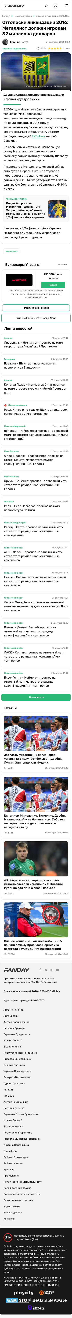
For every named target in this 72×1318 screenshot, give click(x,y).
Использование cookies (17, 1187)
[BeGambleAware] (50, 1301)
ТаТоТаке (39, 136)
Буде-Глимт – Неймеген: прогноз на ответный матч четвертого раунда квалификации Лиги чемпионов (29, 681)
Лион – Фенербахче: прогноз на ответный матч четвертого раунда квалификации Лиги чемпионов (36, 606)
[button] (46, 6)
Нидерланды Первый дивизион (22, 1138)
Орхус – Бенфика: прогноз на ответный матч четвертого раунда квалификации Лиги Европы (35, 485)
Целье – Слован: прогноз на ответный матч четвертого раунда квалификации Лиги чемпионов (35, 581)
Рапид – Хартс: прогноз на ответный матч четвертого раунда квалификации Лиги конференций (33, 531)
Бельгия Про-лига (14, 1065)
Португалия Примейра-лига (20, 1052)
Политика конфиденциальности (22, 1181)
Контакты (9, 1218)
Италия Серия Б (12, 1120)
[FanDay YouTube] (57, 970)
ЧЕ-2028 (8, 1089)
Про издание (11, 1175)
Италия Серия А (12, 1040)
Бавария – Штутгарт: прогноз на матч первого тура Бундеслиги (30, 365)
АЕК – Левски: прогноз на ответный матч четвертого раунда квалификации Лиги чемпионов (33, 556)
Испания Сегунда (13, 1108)
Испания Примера (14, 1028)
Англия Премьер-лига (16, 1022)
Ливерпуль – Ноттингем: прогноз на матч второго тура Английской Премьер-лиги (33, 344)
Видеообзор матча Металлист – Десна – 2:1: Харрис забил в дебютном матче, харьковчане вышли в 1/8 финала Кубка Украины (25, 210)
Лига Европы (11, 451)
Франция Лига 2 (13, 1126)
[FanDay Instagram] (51, 970)
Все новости (36, 697)
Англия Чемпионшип (15, 1101)
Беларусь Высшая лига (17, 1077)
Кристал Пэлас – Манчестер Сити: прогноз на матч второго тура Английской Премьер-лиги (35, 388)
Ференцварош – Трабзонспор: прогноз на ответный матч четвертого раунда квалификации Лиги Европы (33, 460)
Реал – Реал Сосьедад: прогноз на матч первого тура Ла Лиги (32, 508)
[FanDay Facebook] (40, 970)
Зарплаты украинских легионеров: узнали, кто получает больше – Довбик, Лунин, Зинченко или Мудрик (33, 758)
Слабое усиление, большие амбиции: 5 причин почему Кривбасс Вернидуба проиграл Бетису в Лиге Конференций (33, 945)
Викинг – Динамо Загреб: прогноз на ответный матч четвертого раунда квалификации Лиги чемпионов (30, 631)
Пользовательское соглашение (22, 1194)
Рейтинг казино (13, 1163)
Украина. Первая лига (14, 48)
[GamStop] (18, 1301)
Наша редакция (12, 1212)
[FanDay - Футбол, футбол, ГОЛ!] (15, 6)
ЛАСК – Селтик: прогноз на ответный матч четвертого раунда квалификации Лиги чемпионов (34, 656)
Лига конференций (15, 426)
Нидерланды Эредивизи (17, 1058)
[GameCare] (36, 1308)
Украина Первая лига (16, 1144)
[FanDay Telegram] (45, 970)
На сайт (53, 285)
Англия (8, 338)
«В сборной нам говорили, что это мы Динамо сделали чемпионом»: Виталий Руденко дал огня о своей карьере (33, 884)
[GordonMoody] (46, 1293)
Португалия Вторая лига (17, 1132)
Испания (9, 501)
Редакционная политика (18, 1200)
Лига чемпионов (17, 405)
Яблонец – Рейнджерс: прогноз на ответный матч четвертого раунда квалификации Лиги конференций (36, 435)
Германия (9, 359)
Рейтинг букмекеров (36, 307)
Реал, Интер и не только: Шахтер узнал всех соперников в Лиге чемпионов (35, 411)
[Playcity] (24, 1293)
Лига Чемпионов (13, 1009)
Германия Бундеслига (16, 1034)
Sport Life (8, 1169)
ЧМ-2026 (8, 1095)
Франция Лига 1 (12, 1046)
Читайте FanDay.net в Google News (36, 318)
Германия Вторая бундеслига (21, 1114)
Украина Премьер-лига (17, 1071)
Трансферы (10, 1151)
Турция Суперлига (14, 1083)
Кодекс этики (11, 1206)
